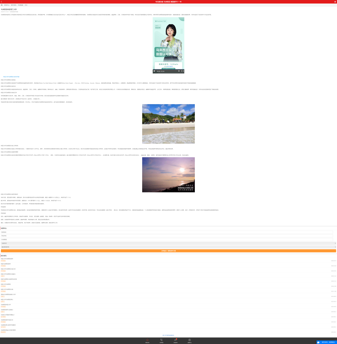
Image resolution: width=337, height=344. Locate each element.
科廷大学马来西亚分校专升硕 (11, 76)
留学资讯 (13, 5)
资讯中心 (6, 5)
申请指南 (20, 5)
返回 (1, 2)
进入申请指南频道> (169, 335)
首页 (335, 1)
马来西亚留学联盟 (14, 11)
